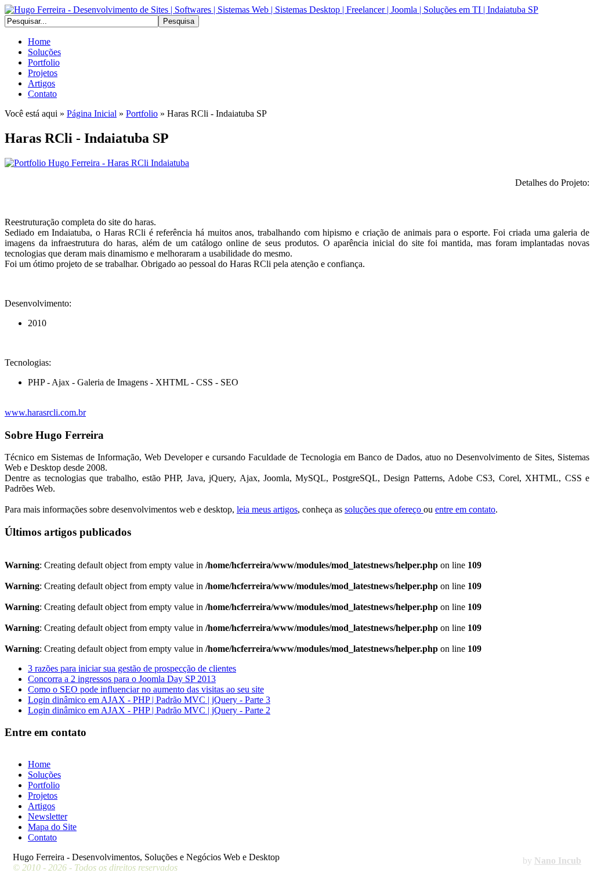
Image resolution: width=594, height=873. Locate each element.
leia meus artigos (267, 509)
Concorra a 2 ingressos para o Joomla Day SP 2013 (122, 679)
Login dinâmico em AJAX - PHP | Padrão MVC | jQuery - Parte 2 (149, 710)
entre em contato (465, 509)
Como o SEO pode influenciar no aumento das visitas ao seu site (146, 689)
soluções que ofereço (384, 509)
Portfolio (142, 113)
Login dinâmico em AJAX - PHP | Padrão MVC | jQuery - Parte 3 (149, 700)
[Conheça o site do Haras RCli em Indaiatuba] (97, 163)
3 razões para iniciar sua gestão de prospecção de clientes (132, 668)
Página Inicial (92, 113)
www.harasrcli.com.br (45, 412)
